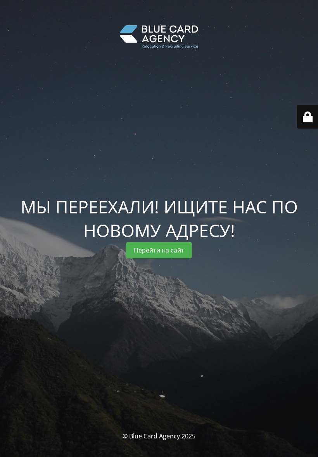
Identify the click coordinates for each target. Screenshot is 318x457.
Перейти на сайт (159, 250)
